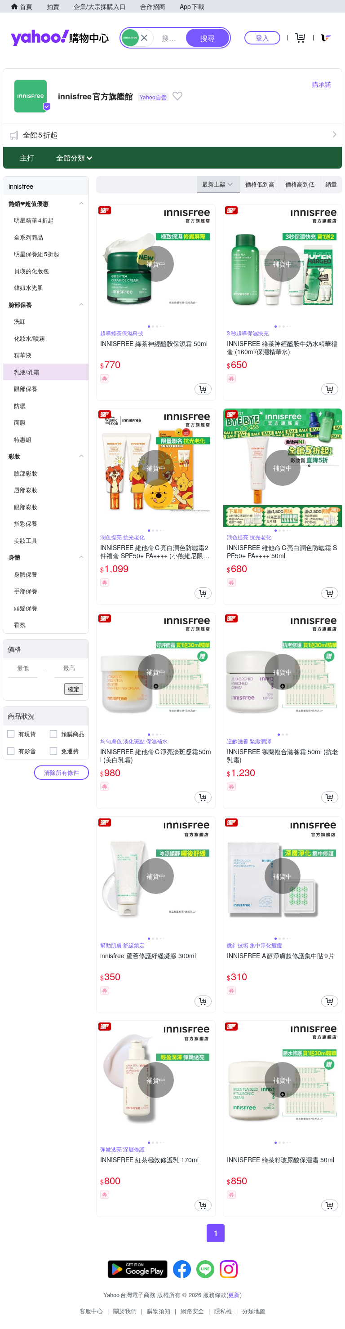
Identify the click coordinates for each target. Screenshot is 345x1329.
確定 (74, 689)
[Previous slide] (102, 264)
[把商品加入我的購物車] (203, 389)
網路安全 (192, 1311)
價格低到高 (259, 184)
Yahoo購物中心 (60, 38)
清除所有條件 (61, 772)
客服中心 (91, 1311)
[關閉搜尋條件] (144, 37)
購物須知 (158, 1311)
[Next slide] (209, 264)
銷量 (331, 184)
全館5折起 (40, 134)
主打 (27, 157)
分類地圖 (253, 1311)
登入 (262, 37)
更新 (234, 1294)
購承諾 (321, 84)
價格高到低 (299, 184)
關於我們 (125, 1311)
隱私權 (223, 1311)
